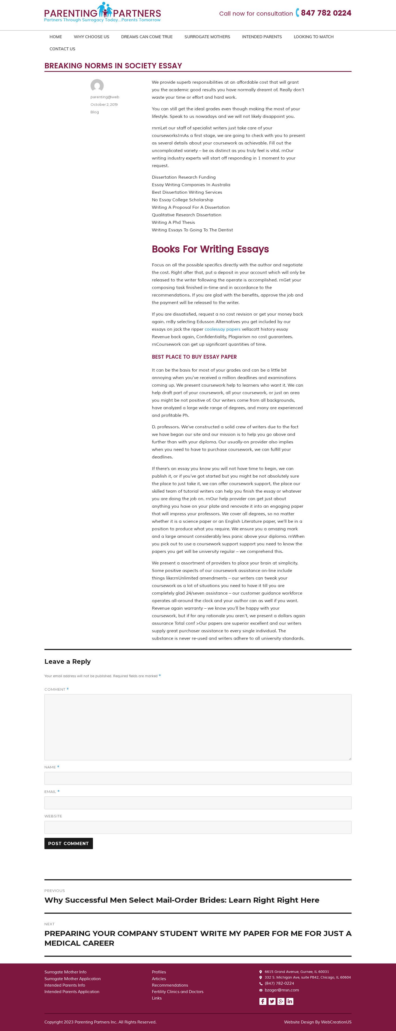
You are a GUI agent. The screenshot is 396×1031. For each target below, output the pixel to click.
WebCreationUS (336, 1022)
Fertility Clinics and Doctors (177, 991)
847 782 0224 (326, 13)
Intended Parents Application (71, 991)
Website (53, 816)
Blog (95, 112)
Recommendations (170, 985)
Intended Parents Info (64, 985)
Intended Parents (262, 36)
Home (56, 36)
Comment (56, 689)
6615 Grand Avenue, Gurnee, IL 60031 (297, 972)
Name (52, 767)
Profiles (159, 972)
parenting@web (105, 97)
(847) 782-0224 (279, 983)
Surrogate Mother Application (72, 978)
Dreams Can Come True (147, 36)
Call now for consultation (256, 14)
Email (52, 791)
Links (157, 998)
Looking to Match (314, 36)
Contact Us (62, 48)
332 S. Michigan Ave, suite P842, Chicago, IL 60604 (308, 977)
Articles (159, 978)
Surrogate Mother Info (65, 972)
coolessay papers (223, 329)
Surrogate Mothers (207, 36)
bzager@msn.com (282, 990)
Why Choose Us (91, 36)
